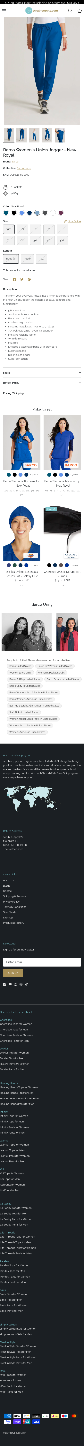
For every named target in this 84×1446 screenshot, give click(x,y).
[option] (42, 71)
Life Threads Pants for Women (18, 1247)
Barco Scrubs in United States (63, 679)
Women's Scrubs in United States (27, 732)
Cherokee (6, 1019)
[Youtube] (10, 984)
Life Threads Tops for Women (17, 1236)
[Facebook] (4, 984)
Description (10, 289)
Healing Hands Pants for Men (17, 1103)
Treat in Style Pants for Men (16, 1363)
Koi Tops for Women (12, 1173)
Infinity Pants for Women (14, 1127)
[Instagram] (15, 984)
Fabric (6, 372)
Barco (15, 161)
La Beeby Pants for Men (14, 1224)
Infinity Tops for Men (12, 1121)
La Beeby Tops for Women (16, 1207)
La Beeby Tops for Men (13, 1213)
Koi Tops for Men (10, 1179)
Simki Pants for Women (14, 1305)
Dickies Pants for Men (12, 1069)
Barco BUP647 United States (24, 679)
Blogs (6, 885)
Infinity (4, 1111)
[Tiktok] (26, 984)
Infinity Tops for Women (14, 1115)
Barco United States (20, 666)
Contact (7, 891)
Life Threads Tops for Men (15, 1242)
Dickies (4, 1048)
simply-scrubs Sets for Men (16, 1334)
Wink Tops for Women (13, 1374)
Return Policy (11, 382)
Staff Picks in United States (23, 712)
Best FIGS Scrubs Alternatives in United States (34, 705)
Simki (3, 1290)
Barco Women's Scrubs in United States (30, 699)
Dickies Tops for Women (14, 1052)
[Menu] (4, 11)
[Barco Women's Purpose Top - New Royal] (21, 442)
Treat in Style (7, 1342)
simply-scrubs (8, 1324)
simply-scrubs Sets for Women (18, 1328)
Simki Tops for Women (13, 1294)
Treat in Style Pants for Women (18, 1357)
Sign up (13, 973)
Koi (2, 1169)
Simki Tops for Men (11, 1299)
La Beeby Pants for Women (16, 1219)
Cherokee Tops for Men (14, 1029)
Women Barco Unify (20, 672)
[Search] (70, 10)
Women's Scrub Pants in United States (30, 725)
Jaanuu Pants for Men (12, 1161)
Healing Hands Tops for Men (17, 1092)
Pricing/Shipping (13, 393)
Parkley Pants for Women (15, 1276)
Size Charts (9, 912)
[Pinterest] (21, 984)
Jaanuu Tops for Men (12, 1150)
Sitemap (8, 917)
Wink (3, 1371)
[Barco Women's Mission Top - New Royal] (62, 442)
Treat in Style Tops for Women (18, 1346)
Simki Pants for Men (11, 1310)
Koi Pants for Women (12, 1184)
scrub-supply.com (18, 1433)
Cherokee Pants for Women (16, 1035)
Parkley (4, 1261)
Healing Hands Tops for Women (19, 1087)
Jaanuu (4, 1140)
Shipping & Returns (14, 896)
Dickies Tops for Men (12, 1058)
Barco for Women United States (55, 666)
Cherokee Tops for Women (16, 1023)
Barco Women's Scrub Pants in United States (33, 692)
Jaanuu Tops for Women (14, 1144)
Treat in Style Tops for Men (15, 1351)
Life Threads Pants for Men (16, 1253)
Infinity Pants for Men (12, 1132)
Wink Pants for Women (13, 1386)
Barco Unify (24, 168)
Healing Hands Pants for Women (19, 1098)
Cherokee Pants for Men (14, 1040)
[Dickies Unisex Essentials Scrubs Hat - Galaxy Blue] (21, 533)
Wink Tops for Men (11, 1380)
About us (8, 880)
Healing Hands (9, 1083)
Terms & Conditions (14, 906)
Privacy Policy (11, 901)
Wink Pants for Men (11, 1391)
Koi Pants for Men (10, 1190)
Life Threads (7, 1232)
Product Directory (13, 922)
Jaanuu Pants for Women (15, 1155)
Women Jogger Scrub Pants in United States (33, 719)
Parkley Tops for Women (14, 1265)
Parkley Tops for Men (12, 1271)
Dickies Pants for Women (14, 1063)
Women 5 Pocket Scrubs (51, 672)
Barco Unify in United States (24, 686)
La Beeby (5, 1203)
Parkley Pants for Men (13, 1282)
